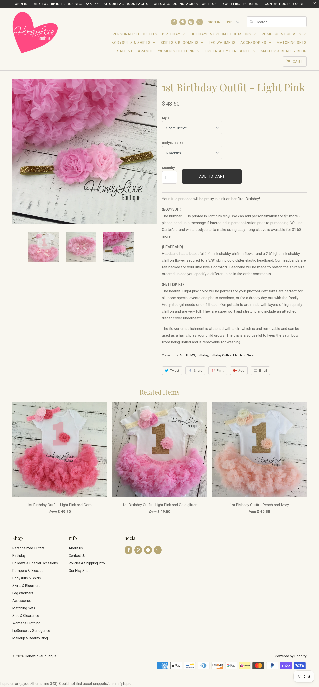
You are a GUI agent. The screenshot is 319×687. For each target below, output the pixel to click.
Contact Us (77, 556)
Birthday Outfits (221, 355)
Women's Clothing (177, 51)
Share (198, 370)
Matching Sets (292, 43)
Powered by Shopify (291, 656)
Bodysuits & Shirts (132, 43)
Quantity (168, 168)
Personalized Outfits (135, 34)
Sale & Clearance (135, 51)
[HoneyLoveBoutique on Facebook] (174, 22)
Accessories (253, 43)
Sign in (214, 22)
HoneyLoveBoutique (41, 656)
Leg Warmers (222, 43)
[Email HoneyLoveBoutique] (199, 22)
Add (241, 370)
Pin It (220, 370)
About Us (76, 548)
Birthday (171, 34)
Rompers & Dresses (282, 34)
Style (166, 118)
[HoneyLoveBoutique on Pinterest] (182, 22)
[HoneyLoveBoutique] (35, 33)
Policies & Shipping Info (87, 563)
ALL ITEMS (187, 355)
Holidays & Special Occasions (221, 34)
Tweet (174, 370)
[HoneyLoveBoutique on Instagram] (191, 22)
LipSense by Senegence (228, 51)
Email (263, 370)
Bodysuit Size (172, 143)
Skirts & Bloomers (180, 43)
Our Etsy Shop (80, 571)
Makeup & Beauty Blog (284, 51)
